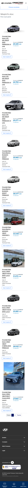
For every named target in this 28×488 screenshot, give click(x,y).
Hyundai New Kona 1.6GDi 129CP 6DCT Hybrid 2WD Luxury (6, 396)
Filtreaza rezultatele (14, 7)
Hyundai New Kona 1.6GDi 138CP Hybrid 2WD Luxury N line (6, 273)
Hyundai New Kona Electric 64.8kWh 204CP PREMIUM (6, 155)
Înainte (19, 415)
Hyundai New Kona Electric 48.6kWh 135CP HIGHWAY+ (6, 231)
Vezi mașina (6, 56)
